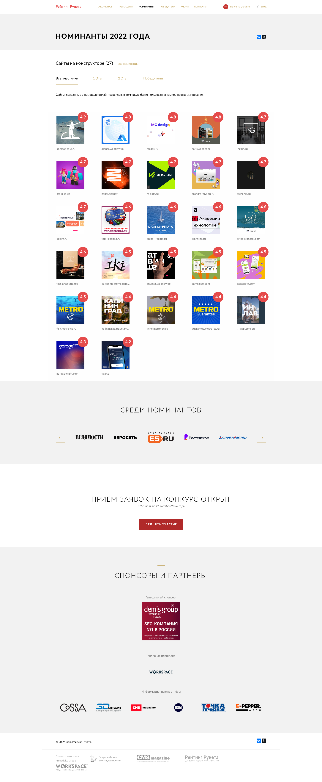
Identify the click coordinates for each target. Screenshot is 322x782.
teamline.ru (199, 238)
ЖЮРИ (185, 7)
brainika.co (63, 194)
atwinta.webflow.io (159, 283)
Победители (153, 78)
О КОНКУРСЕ (105, 7)
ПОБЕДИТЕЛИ (167, 7)
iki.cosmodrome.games (116, 283)
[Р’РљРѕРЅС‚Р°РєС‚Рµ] (259, 37)
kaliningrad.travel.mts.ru (116, 328)
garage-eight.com (67, 373)
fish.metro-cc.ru (66, 328)
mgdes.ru (152, 149)
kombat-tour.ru (65, 149)
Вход (263, 6)
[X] (264, 37)
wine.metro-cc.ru (157, 328)
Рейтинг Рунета (68, 6)
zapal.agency (110, 194)
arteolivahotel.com (248, 238)
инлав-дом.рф (246, 328)
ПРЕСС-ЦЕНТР (125, 7)
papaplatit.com (246, 283)
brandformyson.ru (203, 194)
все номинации (128, 63)
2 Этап (123, 78)
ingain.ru (242, 149)
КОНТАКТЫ (200, 7)
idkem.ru (61, 238)
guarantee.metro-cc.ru (206, 328)
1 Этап (98, 78)
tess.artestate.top (67, 283)
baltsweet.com (201, 149)
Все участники (67, 78)
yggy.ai (106, 373)
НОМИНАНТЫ (146, 7)
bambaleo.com (201, 283)
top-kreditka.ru (111, 238)
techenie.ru (244, 194)
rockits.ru (153, 194)
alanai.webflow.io (113, 149)
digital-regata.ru (157, 238)
